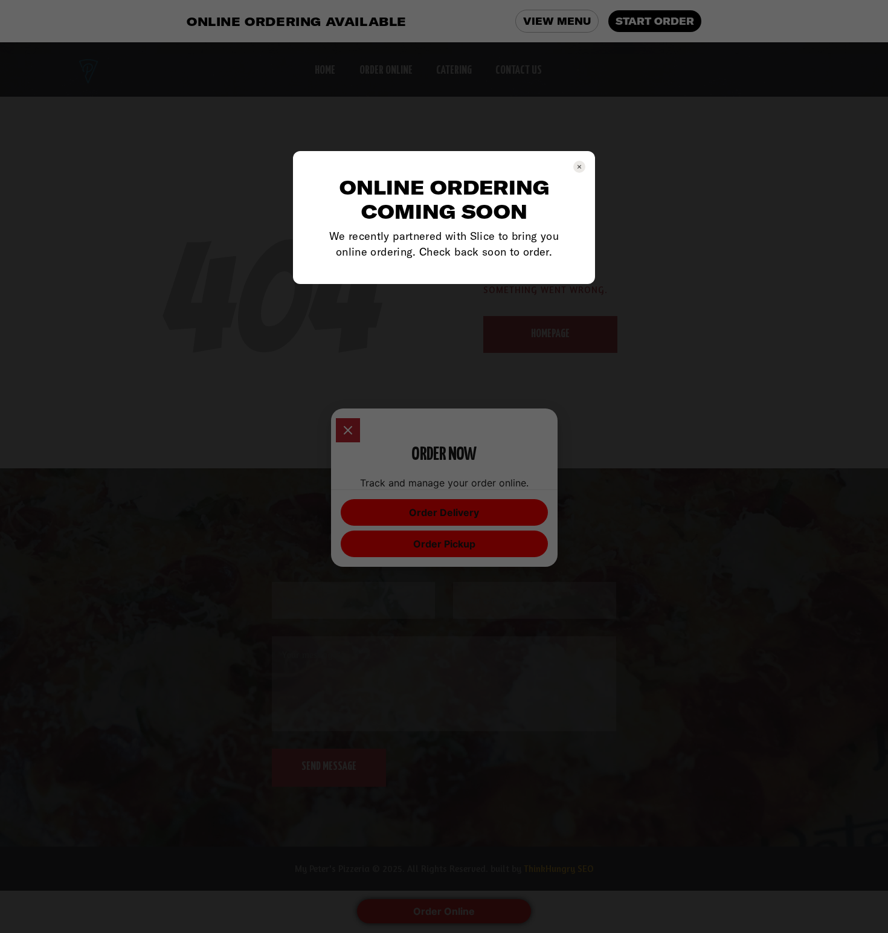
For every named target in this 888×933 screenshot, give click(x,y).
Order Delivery (444, 512)
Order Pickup (444, 544)
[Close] (348, 430)
